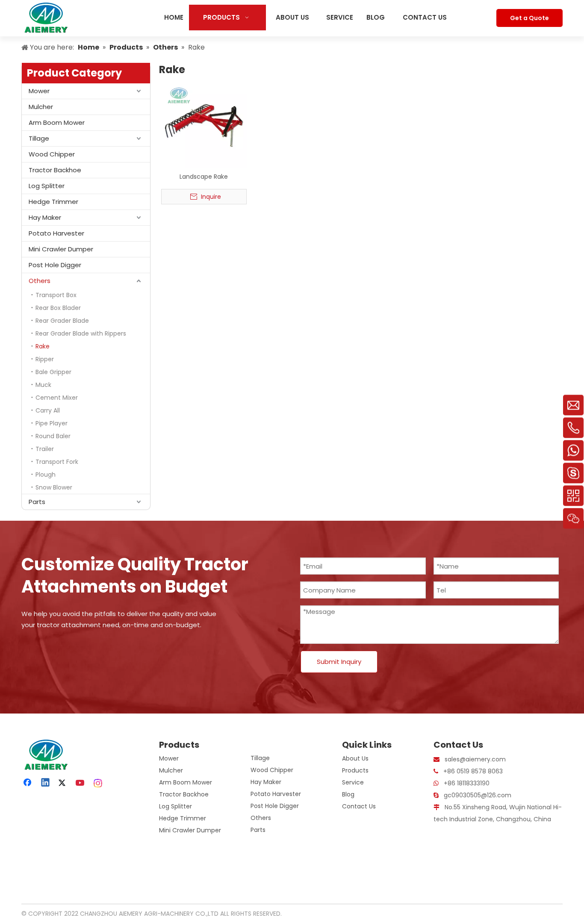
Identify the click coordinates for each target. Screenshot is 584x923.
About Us (355, 758)
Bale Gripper (53, 372)
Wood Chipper (52, 154)
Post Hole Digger (55, 264)
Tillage (39, 138)
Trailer (44, 449)
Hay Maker (45, 217)
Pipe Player (51, 423)
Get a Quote (529, 18)
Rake (42, 346)
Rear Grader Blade (62, 320)
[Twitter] (63, 783)
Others (39, 280)
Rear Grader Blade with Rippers (80, 333)
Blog (348, 794)
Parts (37, 501)
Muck (43, 384)
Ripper (44, 359)
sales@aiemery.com (475, 759)
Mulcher (41, 106)
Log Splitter (47, 185)
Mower (39, 90)
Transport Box (56, 295)
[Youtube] (81, 783)
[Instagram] (98, 783)
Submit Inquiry (339, 661)
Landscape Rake (204, 176)
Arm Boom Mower (57, 122)
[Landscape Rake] (204, 125)
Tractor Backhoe (55, 169)
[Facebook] (28, 783)
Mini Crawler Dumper (61, 249)
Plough (45, 474)
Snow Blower (53, 487)
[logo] (44, 754)
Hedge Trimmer (53, 201)
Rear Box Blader (58, 308)
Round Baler (53, 436)
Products (355, 770)
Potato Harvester (56, 233)
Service (353, 782)
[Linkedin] (46, 783)
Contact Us (359, 806)
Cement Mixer (56, 397)
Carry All (47, 410)
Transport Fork (56, 461)
